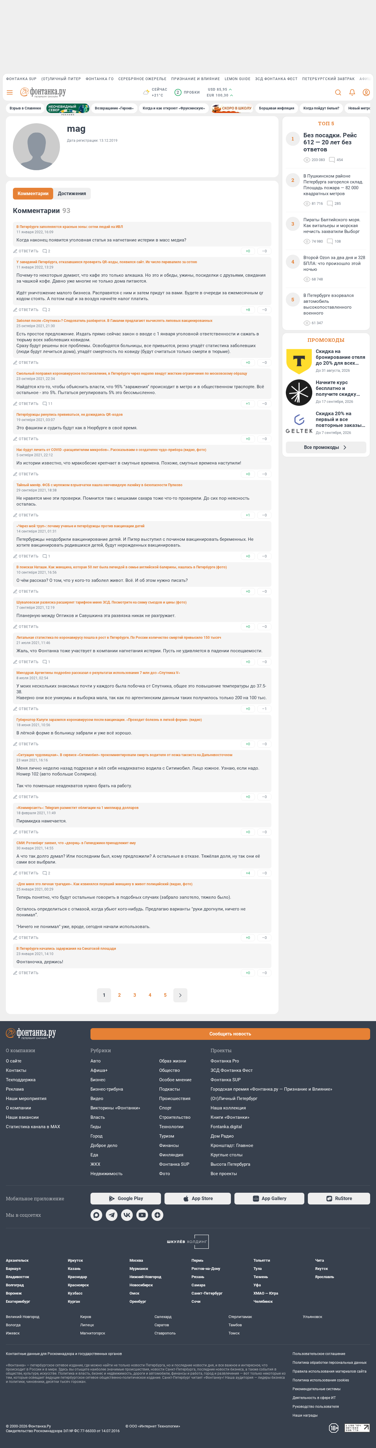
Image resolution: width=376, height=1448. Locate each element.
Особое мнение (175, 1079)
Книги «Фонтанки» (230, 1117)
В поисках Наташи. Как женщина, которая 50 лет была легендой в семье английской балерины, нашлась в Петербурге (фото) (121, 567)
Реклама (15, 1089)
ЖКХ (95, 1164)
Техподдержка (21, 1079)
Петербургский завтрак (328, 79)
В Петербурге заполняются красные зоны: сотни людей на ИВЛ (69, 227)
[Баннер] (68, 108)
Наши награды (305, 1415)
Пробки (188, 92)
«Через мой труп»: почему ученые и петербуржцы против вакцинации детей (80, 526)
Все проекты (224, 1173)
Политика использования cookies (321, 1380)
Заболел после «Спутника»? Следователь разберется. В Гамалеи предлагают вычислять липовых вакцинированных (114, 321)
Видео (96, 1098)
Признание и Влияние (195, 79)
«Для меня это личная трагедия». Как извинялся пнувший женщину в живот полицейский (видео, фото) (104, 884)
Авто (95, 1061)
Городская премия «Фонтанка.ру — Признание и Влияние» (271, 1089)
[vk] (127, 1215)
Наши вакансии (22, 1117)
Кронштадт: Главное (232, 1145)
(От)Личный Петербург (234, 1098)
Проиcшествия (174, 1098)
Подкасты (169, 1089)
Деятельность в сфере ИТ (314, 1398)
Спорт (165, 1108)
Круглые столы (227, 1155)
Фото (164, 1173)
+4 (248, 873)
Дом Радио (222, 1136)
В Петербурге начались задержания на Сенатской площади (66, 949)
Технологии (171, 1126)
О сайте (13, 1061)
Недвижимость (106, 1173)
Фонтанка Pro (225, 1061)
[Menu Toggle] (10, 92)
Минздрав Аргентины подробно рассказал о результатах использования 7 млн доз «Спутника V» (98, 673)
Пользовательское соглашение (319, 1354)
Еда (94, 1155)
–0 (264, 251)
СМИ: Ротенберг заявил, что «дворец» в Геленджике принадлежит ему (76, 843)
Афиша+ (99, 1070)
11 (50, 404)
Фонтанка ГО (100, 79)
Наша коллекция (228, 1108)
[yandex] (157, 1215)
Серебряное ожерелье (142, 79)
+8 (248, 309)
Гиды (95, 1126)
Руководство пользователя (316, 1407)
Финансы (169, 1145)
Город (96, 1136)
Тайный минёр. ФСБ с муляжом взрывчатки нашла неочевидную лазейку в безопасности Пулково (99, 485)
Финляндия (171, 1155)
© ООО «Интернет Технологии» (152, 1426)
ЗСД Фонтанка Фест (276, 79)
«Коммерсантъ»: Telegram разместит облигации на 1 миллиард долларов (77, 808)
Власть (97, 1117)
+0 (248, 251)
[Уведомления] (352, 92)
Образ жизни (172, 1061)
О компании (18, 1108)
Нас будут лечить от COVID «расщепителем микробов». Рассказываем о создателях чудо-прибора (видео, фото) (111, 450)
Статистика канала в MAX (33, 1126)
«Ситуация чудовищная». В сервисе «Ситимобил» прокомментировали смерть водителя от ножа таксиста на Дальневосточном (124, 755)
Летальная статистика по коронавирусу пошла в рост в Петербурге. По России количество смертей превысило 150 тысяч (118, 638)
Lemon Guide (238, 79)
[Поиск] (338, 92)
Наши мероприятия (26, 1098)
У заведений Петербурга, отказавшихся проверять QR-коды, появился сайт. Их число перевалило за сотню (106, 262)
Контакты (16, 1070)
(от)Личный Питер (61, 79)
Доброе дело (104, 1145)
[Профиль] (366, 92)
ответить (29, 251)
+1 (248, 403)
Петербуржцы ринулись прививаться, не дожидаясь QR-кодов (69, 415)
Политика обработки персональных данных (330, 1363)
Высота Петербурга (230, 1164)
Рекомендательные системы (316, 1389)
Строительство (175, 1117)
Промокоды (326, 340)
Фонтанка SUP (21, 79)
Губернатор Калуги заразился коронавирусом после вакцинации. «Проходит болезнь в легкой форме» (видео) (109, 720)
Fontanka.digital (226, 1126)
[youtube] (142, 1215)
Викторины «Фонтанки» (115, 1108)
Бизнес (97, 1079)
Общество (169, 1070)
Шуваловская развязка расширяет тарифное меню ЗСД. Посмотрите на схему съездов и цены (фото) (101, 602)
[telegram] (112, 1215)
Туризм (166, 1136)
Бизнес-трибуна (106, 1089)
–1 (264, 709)
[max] (96, 1215)
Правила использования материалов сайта (330, 1371)
